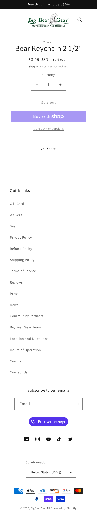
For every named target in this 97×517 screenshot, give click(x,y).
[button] (6, 19)
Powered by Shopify (64, 508)
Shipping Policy (22, 260)
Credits (15, 361)
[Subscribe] (76, 404)
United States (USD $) (46, 472)
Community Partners (26, 316)
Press (14, 293)
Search (15, 226)
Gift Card (17, 203)
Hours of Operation (25, 350)
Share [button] (51, 148)
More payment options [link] (48, 128)
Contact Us (19, 372)
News (14, 305)
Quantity (48, 75)
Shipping (34, 66)
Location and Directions (29, 338)
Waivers (16, 215)
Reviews (16, 282)
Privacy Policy (21, 237)
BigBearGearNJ (40, 508)
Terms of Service (23, 271)
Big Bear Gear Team (25, 327)
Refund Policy (21, 248)
